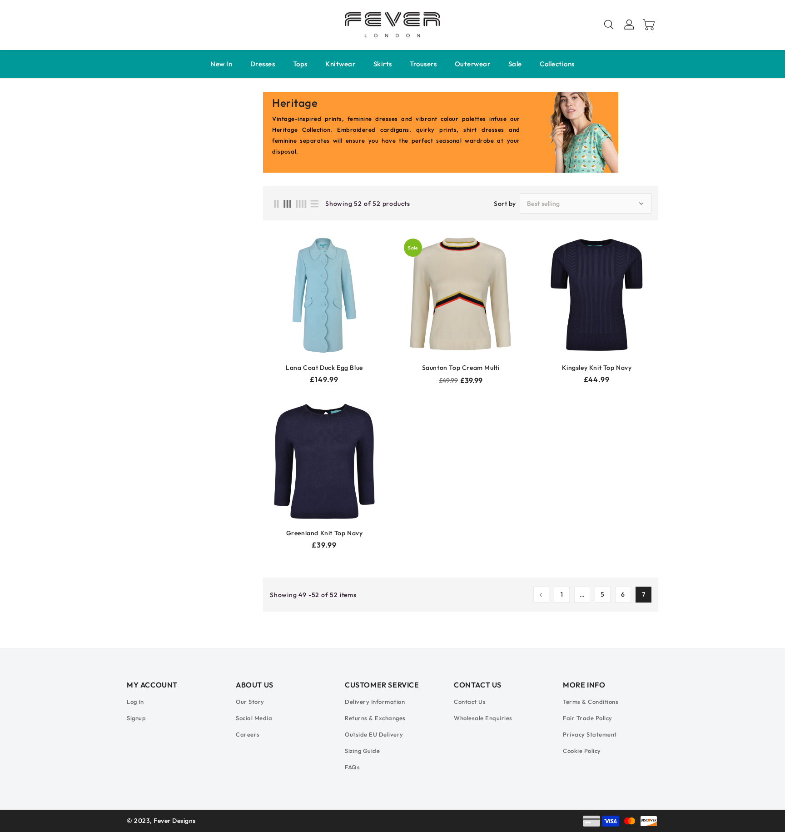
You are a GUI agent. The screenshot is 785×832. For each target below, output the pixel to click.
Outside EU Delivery (374, 734)
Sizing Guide (362, 750)
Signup (136, 718)
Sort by (505, 203)
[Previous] (541, 595)
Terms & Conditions (590, 701)
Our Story (250, 701)
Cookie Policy (582, 750)
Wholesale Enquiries (483, 718)
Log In (135, 701)
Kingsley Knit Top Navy (596, 368)
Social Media (254, 718)
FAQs (352, 767)
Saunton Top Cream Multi (461, 368)
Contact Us (470, 701)
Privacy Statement (590, 734)
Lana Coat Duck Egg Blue (324, 368)
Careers (248, 734)
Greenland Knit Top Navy (324, 533)
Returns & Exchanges (375, 718)
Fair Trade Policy (587, 718)
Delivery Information (375, 701)
